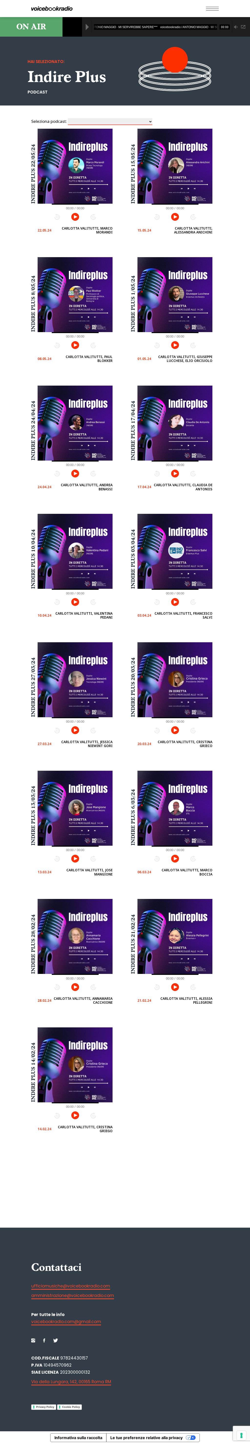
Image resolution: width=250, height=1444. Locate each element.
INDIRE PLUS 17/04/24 (133, 431)
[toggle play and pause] (75, 217)
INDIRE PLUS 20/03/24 (133, 687)
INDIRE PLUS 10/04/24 (33, 559)
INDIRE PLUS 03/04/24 (133, 559)
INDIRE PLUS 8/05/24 (33, 304)
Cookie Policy (71, 1407)
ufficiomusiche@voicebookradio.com (70, 1286)
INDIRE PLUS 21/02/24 (133, 944)
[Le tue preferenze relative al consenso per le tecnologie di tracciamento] (241, 1435)
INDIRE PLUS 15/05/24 (133, 174)
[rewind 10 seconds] (57, 216)
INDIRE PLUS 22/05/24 (33, 174)
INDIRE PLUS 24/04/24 (33, 431)
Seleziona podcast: (49, 121)
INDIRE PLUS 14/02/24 (33, 1072)
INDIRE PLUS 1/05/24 (133, 304)
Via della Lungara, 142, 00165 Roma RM (71, 1382)
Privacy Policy (45, 1407)
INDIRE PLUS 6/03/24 (133, 817)
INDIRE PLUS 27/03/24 (33, 687)
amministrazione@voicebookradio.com (72, 1295)
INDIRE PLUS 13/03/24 (33, 816)
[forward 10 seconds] (93, 216)
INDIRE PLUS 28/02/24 (33, 944)
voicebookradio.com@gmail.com (66, 1322)
